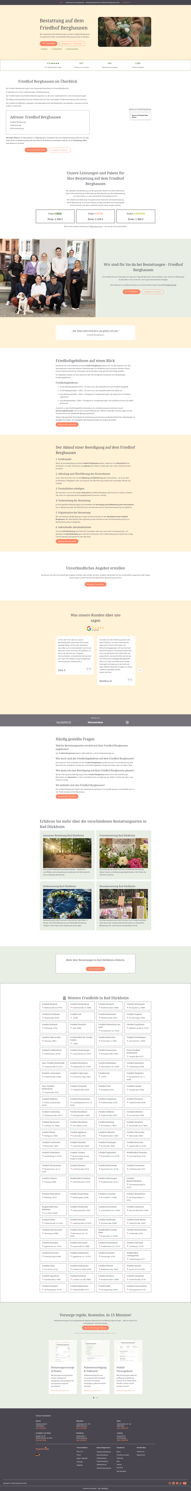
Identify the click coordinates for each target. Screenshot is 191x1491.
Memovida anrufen (36, 150)
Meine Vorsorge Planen (95, 1328)
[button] (140, 670)
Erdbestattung (101, 1458)
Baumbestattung (102, 1455)
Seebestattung (101, 1464)
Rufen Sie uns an (96, 226)
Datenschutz (141, 1455)
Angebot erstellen (59, 150)
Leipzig (119, 1464)
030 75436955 (48, 43)
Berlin (119, 1452)
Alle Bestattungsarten (104, 1468)
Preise (79, 1455)
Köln (118, 1461)
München (120, 1468)
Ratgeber (80, 1465)
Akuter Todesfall (82, 1458)
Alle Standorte (121, 1471)
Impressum (140, 1451)
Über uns (80, 1451)
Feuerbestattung (102, 1461)
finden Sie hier (171, 285)
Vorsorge (80, 1462)
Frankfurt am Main (123, 1455)
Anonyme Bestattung (104, 1452)
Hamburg (120, 1458)
